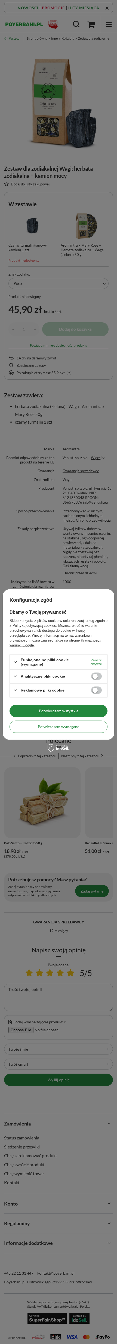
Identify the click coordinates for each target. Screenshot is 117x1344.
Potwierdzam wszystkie (58, 710)
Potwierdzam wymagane (58, 726)
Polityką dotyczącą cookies (34, 626)
